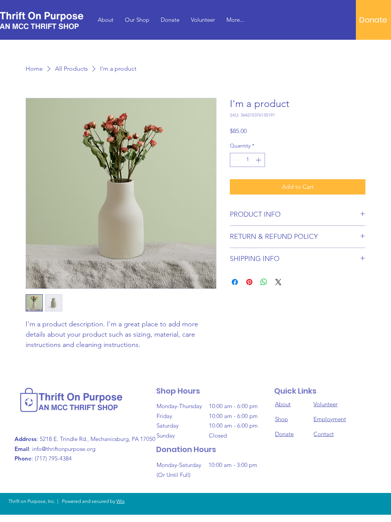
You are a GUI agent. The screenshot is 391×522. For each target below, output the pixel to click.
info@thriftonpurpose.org (63, 448)
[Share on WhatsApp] (263, 282)
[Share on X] (278, 282)
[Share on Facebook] (234, 282)
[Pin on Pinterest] (249, 282)
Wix (120, 501)
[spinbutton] (247, 160)
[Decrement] (236, 160)
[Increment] (259, 160)
